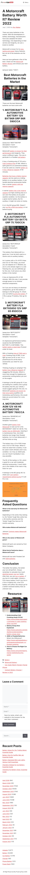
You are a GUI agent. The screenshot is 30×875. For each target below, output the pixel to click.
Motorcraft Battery (11, 662)
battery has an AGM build (11, 431)
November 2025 (7, 786)
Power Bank (6, 864)
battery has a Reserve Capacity (13, 370)
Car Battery (6, 856)
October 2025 (7, 789)
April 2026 (5, 780)
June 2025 (6, 800)
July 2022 (5, 811)
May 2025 (5, 802)
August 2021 (6, 841)
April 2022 (5, 819)
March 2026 (6, 783)
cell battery (21, 157)
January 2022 (7, 827)
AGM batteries (10, 558)
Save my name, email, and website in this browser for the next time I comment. (14, 717)
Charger (5, 858)
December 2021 (7, 830)
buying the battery (19, 294)
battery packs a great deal (11, 347)
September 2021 (8, 839)
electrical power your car (10, 574)
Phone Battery (7, 861)
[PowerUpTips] (7, 2)
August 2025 (6, 794)
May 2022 (5, 816)
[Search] (25, 736)
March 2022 (6, 822)
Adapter (5, 850)
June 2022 (6, 814)
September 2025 (8, 791)
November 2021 (7, 833)
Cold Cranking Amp (8, 163)
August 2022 (6, 808)
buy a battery (19, 576)
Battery (7, 660)
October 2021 (7, 836)
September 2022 (8, 805)
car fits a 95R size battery (14, 207)
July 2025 (5, 797)
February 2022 (7, 825)
